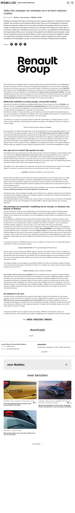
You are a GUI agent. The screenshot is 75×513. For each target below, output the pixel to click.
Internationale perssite (12, 349)
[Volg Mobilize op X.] (13, 456)
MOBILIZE (29, 319)
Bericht (31, 335)
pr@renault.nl (10, 346)
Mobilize (16, 17)
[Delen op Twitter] (16, 44)
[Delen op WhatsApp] (25, 44)
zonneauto (48, 319)
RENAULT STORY (36, 17)
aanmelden (44, 351)
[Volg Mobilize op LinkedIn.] (18, 456)
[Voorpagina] (9, 3)
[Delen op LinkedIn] (20, 44)
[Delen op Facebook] (11, 44)
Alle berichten (37, 444)
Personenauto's (25, 17)
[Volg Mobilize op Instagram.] (15, 456)
